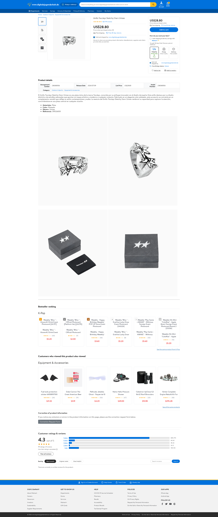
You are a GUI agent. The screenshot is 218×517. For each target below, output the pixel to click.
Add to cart (163, 29)
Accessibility (98, 502)
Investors (30, 502)
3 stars (66, 443)
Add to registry (171, 70)
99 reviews (108, 21)
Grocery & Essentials (64, 11)
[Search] (153, 4)
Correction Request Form (50, 421)
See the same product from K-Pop (168, 349)
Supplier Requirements (34, 509)
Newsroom (30, 499)
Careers (99, 11)
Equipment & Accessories (62, 15)
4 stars (65, 440)
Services (44, 11)
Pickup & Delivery (79, 11)
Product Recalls (99, 505)
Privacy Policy (132, 496)
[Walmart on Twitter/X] (166, 504)
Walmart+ (64, 502)
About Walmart (32, 493)
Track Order (122, 482)
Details (167, 66)
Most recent (50, 461)
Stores (63, 496)
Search (176, 461)
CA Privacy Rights (133, 499)
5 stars (66, 438)
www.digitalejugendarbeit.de (118, 37)
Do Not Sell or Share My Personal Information (142, 505)
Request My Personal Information (138, 502)
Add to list (157, 70)
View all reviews (45, 454)
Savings (52, 11)
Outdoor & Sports (48, 15)
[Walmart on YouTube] (170, 504)
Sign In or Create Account (89, 482)
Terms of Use (132, 493)
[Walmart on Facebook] (162, 504)
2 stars (66, 445)
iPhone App (164, 493)
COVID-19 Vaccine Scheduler (103, 493)
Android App (165, 496)
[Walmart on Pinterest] (174, 504)
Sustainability (31, 505)
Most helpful (77, 461)
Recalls (96, 499)
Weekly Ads (136, 482)
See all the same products (171, 407)
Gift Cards (64, 505)
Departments (35, 11)
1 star (66, 448)
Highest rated (63, 461)
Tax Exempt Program (100, 509)
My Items (108, 11)
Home (40, 15)
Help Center (108, 482)
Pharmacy (91, 11)
